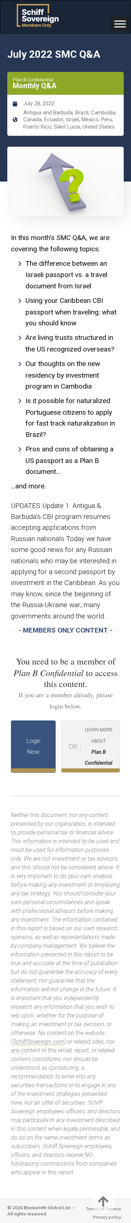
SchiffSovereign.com (38, 1041)
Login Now (33, 746)
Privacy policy (107, 1217)
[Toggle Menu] (120, 23)
